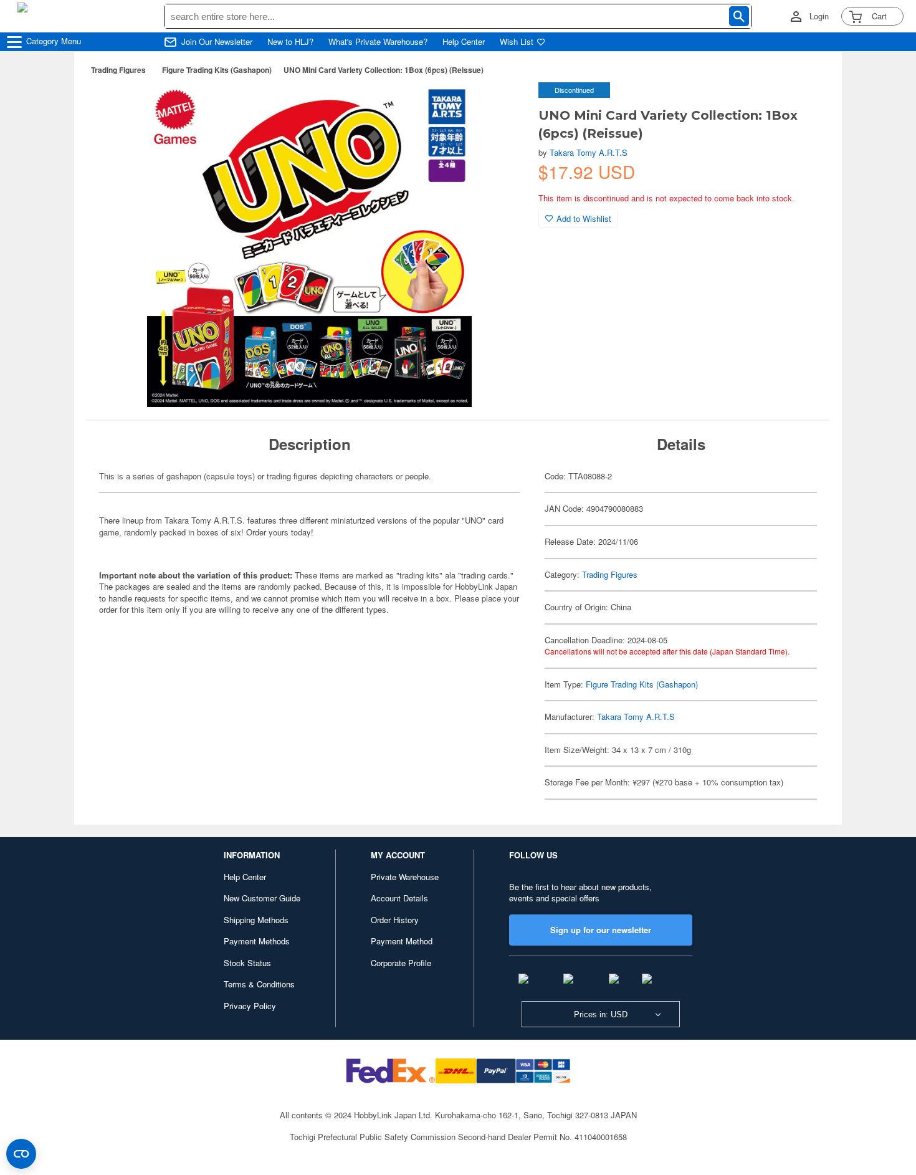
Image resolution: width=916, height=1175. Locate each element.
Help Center (463, 41)
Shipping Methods (256, 920)
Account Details (399, 898)
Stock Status (247, 963)
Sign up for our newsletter (600, 930)
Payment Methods (257, 941)
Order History (395, 920)
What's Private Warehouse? (377, 41)
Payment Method (401, 941)
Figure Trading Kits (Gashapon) (217, 69)
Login (819, 16)
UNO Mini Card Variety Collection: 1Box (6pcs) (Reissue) (384, 69)
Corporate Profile (401, 963)
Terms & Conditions (259, 984)
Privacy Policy (250, 1006)
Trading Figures (118, 69)
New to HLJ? (290, 41)
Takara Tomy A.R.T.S (588, 152)
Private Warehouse (405, 877)
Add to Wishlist (583, 218)
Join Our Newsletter (216, 41)
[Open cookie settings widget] (21, 1154)
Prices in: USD (600, 1014)
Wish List (516, 41)
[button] (503, 105)
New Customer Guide (262, 898)
